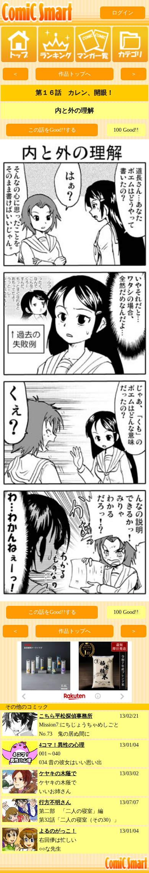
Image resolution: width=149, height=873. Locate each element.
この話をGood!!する (52, 130)
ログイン (122, 13)
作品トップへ (74, 74)
